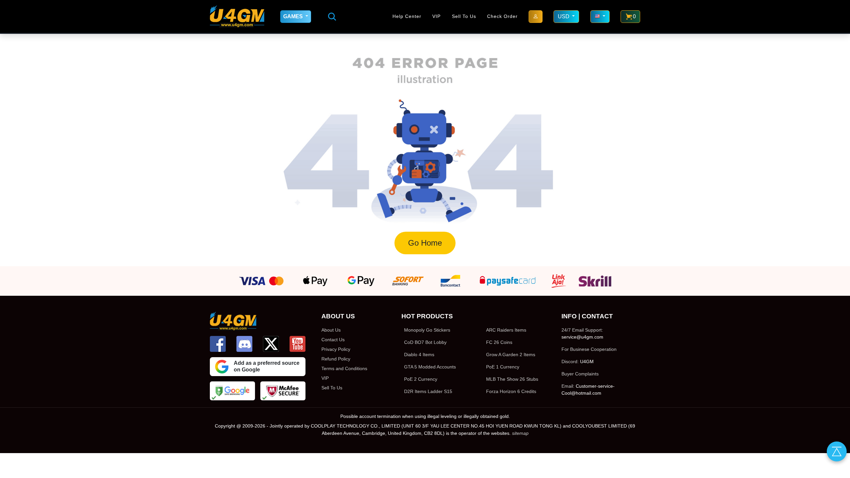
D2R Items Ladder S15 (428, 391)
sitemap (520, 433)
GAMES (293, 16)
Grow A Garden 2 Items (510, 354)
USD (564, 16)
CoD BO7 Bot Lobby (425, 342)
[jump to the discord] (244, 344)
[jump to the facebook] (218, 344)
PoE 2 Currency (420, 379)
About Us (331, 330)
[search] (332, 17)
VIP (436, 16)
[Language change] (600, 16)
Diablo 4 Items (419, 354)
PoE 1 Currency (502, 366)
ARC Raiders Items (506, 330)
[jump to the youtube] (297, 344)
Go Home (425, 242)
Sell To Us (464, 16)
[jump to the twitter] (271, 344)
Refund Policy (335, 358)
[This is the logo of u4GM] (237, 16)
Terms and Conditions (344, 368)
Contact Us (333, 339)
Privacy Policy (335, 349)
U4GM (587, 361)
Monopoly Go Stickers (427, 330)
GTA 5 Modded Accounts (430, 366)
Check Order (502, 16)
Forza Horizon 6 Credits (511, 391)
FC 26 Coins (499, 342)
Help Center (406, 16)
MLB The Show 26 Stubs (512, 379)
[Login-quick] (536, 16)
